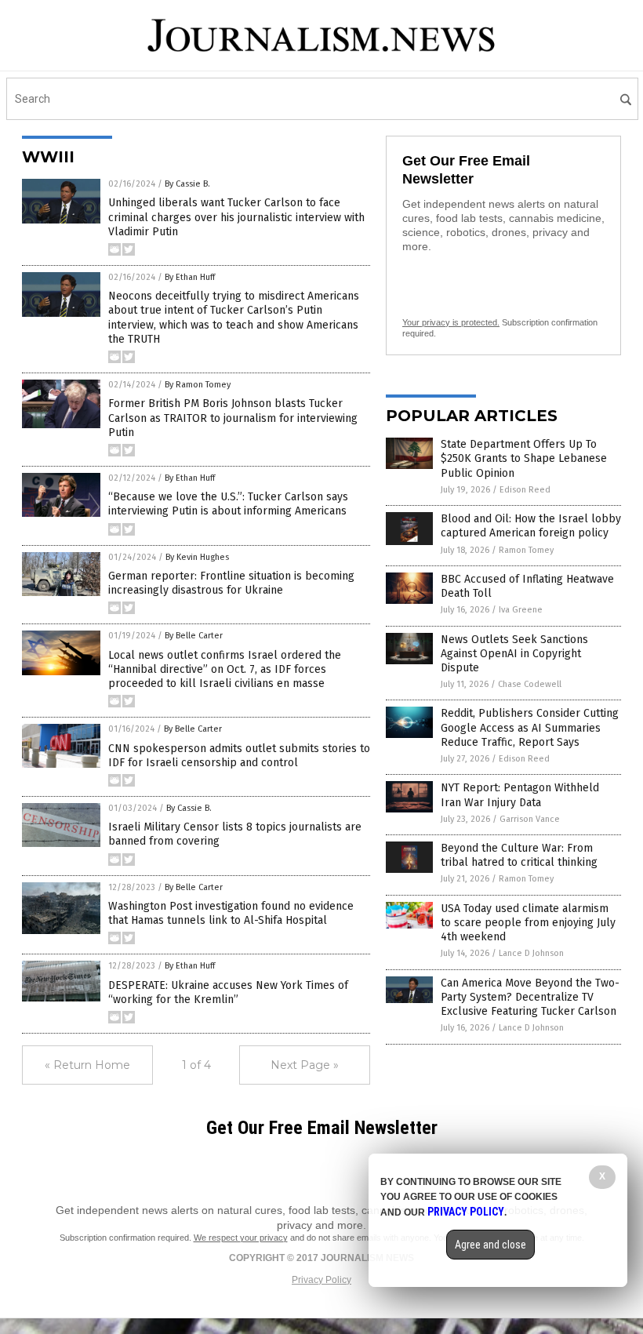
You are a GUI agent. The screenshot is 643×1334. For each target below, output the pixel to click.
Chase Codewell (529, 684)
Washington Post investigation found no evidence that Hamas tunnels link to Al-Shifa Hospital (231, 913)
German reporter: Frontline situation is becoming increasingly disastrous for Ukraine (231, 583)
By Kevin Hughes (197, 557)
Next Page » (305, 1065)
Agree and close (490, 1244)
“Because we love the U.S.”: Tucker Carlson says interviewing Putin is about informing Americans (228, 504)
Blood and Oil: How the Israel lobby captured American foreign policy (531, 526)
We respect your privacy (241, 1237)
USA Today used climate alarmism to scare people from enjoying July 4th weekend (528, 922)
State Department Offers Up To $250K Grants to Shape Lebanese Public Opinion (524, 458)
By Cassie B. (187, 184)
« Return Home (87, 1065)
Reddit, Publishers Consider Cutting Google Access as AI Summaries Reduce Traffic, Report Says (530, 727)
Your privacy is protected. (451, 322)
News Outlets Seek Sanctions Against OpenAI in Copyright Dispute (514, 653)
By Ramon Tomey (198, 385)
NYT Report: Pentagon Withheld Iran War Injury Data (520, 795)
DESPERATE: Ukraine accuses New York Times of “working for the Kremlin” (228, 992)
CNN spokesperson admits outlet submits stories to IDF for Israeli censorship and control (239, 755)
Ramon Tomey (526, 550)
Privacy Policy (321, 1279)
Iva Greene (521, 610)
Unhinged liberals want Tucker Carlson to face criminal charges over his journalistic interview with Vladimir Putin (236, 217)
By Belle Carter (194, 636)
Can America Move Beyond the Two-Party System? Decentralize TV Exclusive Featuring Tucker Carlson (530, 997)
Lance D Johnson (531, 953)
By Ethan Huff (190, 277)
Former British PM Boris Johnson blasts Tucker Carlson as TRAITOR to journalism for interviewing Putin (233, 417)
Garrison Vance (530, 819)
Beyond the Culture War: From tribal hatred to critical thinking (519, 855)
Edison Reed (525, 490)
